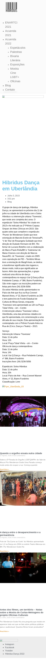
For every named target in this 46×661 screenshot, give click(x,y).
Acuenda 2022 (10, 41)
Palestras (16, 51)
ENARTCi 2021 (11, 24)
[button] (10, 15)
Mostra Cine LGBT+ (14, 73)
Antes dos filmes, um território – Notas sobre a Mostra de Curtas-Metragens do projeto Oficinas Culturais (21, 612)
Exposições (17, 64)
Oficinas (15, 81)
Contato (10, 89)
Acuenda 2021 (10, 33)
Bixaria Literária (15, 58)
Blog (8, 85)
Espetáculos (17, 47)
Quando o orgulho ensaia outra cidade (21, 453)
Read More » (4, 469)
